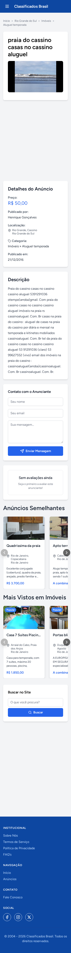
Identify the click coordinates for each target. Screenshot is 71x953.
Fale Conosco (12, 897)
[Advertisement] (35, 140)
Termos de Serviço (16, 842)
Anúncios (9, 879)
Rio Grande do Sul (26, 21)
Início (6, 21)
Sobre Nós (10, 835)
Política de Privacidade (19, 848)
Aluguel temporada (14, 25)
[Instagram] (18, 917)
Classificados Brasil (31, 6)
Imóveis (46, 21)
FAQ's (7, 854)
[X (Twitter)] (29, 917)
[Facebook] (7, 917)
